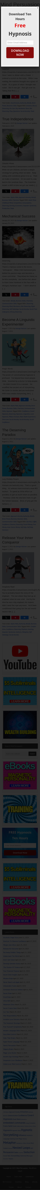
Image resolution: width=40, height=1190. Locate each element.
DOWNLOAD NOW (20, 53)
